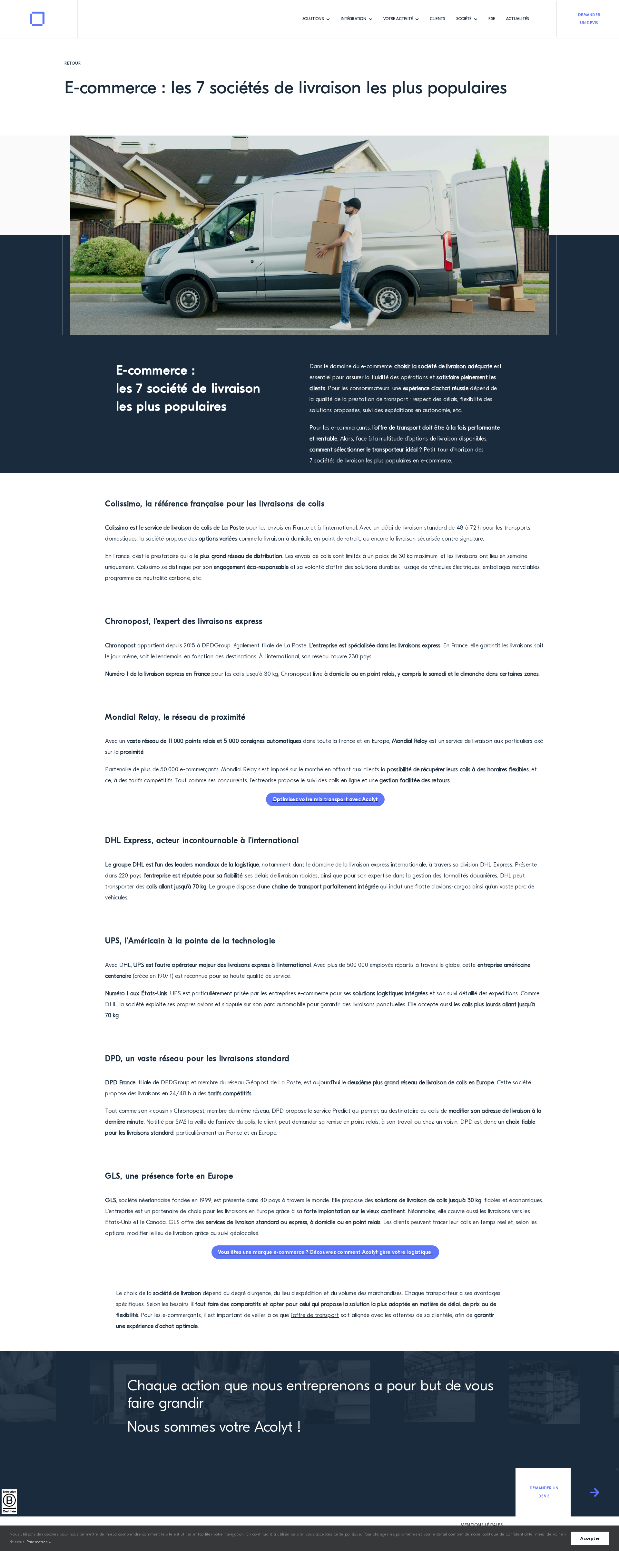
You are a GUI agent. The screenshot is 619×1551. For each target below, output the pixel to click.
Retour (72, 63)
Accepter (590, 1538)
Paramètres (37, 1541)
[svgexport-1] (37, 14)
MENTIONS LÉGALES (482, 1525)
